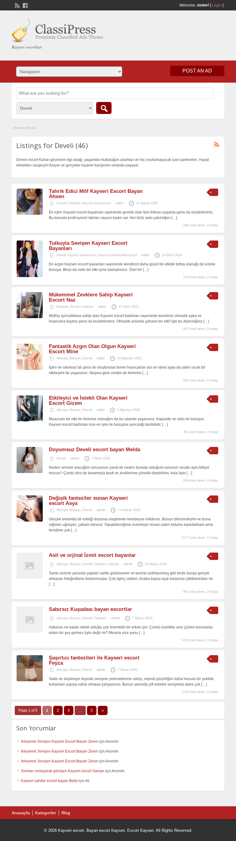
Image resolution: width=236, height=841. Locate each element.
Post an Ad (197, 70)
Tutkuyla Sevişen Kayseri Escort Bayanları (88, 245)
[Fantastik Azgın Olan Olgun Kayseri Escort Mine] (30, 368)
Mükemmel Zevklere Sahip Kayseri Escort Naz (91, 297)
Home (17, 128)
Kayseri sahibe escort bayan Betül (49, 781)
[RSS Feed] (16, 4)
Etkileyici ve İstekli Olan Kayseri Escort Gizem (88, 400)
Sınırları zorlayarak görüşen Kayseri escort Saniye (62, 771)
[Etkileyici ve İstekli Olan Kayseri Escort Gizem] (30, 420)
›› (102, 710)
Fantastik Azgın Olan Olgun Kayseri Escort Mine (92, 348)
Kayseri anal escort (96, 203)
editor (120, 203)
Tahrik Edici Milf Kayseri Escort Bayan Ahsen (96, 193)
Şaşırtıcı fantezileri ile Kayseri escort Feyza (94, 660)
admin (74, 458)
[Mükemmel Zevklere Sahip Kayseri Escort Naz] (30, 317)
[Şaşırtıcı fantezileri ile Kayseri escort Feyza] (30, 680)
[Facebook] (24, 4)
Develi (61, 203)
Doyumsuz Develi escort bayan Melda (94, 449)
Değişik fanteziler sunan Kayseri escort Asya (88, 500)
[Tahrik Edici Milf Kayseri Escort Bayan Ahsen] (30, 213)
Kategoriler (45, 812)
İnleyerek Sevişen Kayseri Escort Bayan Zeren (59, 741)
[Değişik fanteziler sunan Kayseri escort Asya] (30, 520)
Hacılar (113, 564)
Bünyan (62, 306)
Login (217, 5)
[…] (174, 218)
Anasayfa (21, 812)
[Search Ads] (104, 108)
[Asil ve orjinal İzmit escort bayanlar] (30, 577)
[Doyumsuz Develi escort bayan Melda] (30, 472)
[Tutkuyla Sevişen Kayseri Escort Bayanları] (30, 276)
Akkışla (62, 358)
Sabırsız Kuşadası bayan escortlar (90, 609)
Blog (65, 812)
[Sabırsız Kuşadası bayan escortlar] (30, 631)
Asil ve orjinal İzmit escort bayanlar (92, 555)
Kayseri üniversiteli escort (117, 255)
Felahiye (74, 203)
